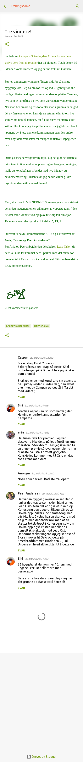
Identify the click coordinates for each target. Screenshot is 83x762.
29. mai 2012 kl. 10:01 (53, 493)
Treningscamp (20, 6)
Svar (21, 397)
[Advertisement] (41, 700)
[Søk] (77, 6)
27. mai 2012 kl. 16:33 (37, 432)
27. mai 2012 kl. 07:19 (36, 405)
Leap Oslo (63, 246)
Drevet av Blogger (44, 756)
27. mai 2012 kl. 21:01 (43, 473)
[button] (7, 44)
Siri (20, 405)
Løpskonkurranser (18, 326)
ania (21, 432)
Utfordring (41, 326)
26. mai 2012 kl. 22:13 (41, 357)
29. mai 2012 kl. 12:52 (36, 558)
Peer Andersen (29, 493)
